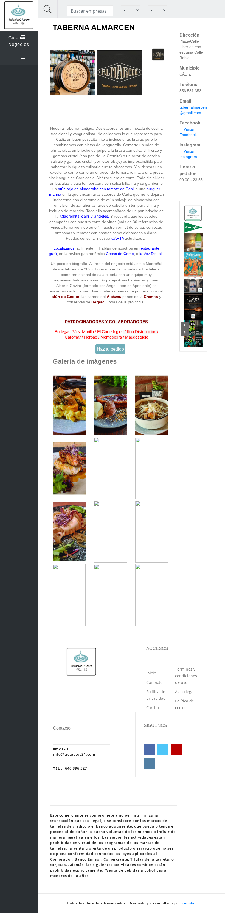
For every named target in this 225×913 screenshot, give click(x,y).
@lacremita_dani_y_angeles (84, 216)
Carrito (152, 707)
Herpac (98, 302)
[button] (184, 325)
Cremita (151, 296)
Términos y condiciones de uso (186, 675)
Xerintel (188, 903)
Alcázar (113, 296)
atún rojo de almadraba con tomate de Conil (96, 189)
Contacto (154, 682)
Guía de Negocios (18, 41)
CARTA (117, 238)
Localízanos (64, 248)
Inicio (151, 673)
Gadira (73, 296)
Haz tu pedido (110, 349)
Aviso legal (185, 691)
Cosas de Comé (120, 253)
